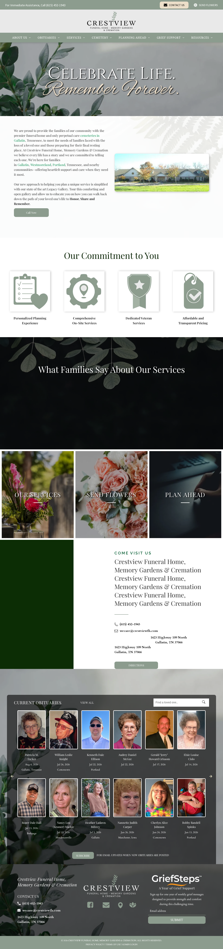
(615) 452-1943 (56, 5)
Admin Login (129, 944)
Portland (59, 165)
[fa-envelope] (106, 907)
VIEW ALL (87, 702)
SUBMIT (177, 920)
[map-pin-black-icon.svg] (120, 907)
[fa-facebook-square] (90, 907)
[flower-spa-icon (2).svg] (132, 907)
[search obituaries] (204, 702)
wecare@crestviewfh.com (139, 631)
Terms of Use (113, 944)
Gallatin (23, 165)
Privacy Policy (95, 944)
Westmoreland (40, 165)
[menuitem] (21, 37)
